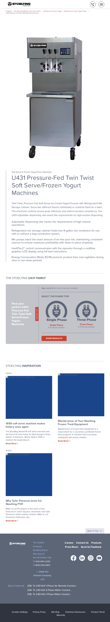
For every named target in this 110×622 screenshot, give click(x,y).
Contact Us (82, 542)
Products (9, 11)
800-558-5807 (43, 565)
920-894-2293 (43, 561)
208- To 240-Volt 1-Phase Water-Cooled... (49, 594)
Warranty (61, 615)
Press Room (71, 546)
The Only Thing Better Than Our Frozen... (28, 11)
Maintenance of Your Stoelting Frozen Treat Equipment (76, 422)
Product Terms (98, 612)
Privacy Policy (39, 612)
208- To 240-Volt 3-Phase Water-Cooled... (49, 590)
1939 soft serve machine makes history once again (25, 425)
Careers (69, 542)
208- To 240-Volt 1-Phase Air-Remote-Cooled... (52, 585)
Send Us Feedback (91, 546)
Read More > (12, 443)
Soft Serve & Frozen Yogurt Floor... (75, 11)
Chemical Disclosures (75, 612)
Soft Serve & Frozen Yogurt (53, 11)
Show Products (54, 338)
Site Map (55, 612)
